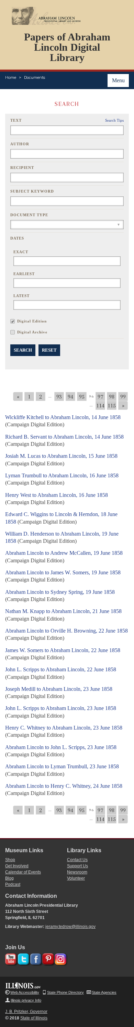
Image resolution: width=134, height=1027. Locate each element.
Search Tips (114, 120)
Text (16, 120)
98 (111, 396)
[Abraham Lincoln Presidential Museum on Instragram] (60, 958)
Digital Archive (32, 332)
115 (112, 405)
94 (70, 396)
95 (82, 396)
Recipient (22, 168)
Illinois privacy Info (26, 1000)
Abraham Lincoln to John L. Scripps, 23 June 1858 (60, 747)
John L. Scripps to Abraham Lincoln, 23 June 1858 (60, 708)
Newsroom (77, 872)
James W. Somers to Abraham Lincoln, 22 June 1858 (62, 650)
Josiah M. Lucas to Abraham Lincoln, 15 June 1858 (61, 456)
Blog (9, 878)
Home (10, 77)
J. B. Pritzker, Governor (26, 1011)
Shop (10, 859)
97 (100, 396)
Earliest (24, 274)
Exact (20, 252)
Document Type (29, 215)
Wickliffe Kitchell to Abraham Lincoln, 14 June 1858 (63, 417)
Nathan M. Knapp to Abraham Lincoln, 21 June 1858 (63, 611)
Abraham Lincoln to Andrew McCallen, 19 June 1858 (64, 553)
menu (118, 80)
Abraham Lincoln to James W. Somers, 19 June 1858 (63, 572)
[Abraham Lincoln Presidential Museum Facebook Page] (35, 958)
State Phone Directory (65, 992)
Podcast (12, 884)
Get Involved (17, 866)
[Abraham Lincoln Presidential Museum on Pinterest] (47, 958)
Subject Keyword (32, 191)
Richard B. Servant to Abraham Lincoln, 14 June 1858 (64, 437)
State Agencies (104, 992)
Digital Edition (32, 321)
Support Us (77, 866)
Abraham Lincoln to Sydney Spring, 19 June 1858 (60, 592)
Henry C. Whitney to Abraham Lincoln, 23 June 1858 (63, 728)
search (23, 350)
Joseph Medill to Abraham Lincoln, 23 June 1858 (58, 689)
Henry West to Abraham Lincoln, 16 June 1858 (56, 495)
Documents (34, 77)
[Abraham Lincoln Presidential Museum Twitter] (22, 958)
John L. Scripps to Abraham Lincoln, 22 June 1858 (60, 669)
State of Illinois (33, 1018)
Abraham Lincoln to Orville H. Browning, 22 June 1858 (66, 631)
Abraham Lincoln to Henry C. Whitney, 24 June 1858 (63, 786)
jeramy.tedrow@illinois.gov (70, 926)
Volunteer (76, 878)
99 (123, 396)
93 (59, 396)
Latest (21, 296)
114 (100, 405)
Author (19, 144)
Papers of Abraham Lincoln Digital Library (67, 47)
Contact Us (77, 859)
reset (49, 350)
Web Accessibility (24, 992)
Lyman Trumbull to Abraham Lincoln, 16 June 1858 (62, 475)
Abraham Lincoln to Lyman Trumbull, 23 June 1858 (62, 766)
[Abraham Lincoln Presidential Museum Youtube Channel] (10, 958)
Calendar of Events (23, 872)
